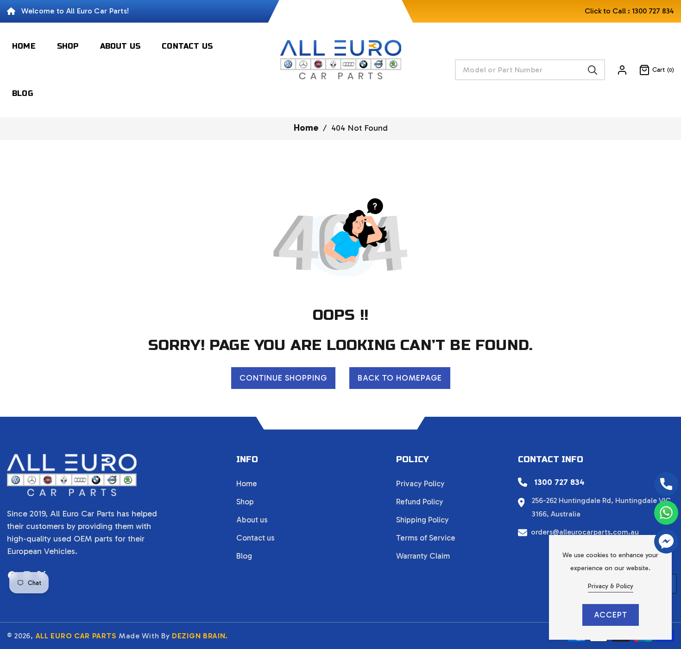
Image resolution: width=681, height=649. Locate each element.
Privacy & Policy (610, 586)
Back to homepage (400, 377)
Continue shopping (283, 377)
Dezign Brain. (200, 635)
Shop (245, 501)
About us (252, 519)
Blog (244, 555)
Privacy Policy (420, 483)
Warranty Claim (423, 555)
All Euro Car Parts (76, 635)
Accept (610, 614)
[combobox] (530, 69)
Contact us (255, 537)
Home (306, 127)
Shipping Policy (422, 519)
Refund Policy (419, 501)
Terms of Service (425, 537)
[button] (651, 70)
